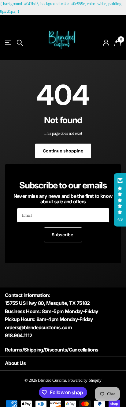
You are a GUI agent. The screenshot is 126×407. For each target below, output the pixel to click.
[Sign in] (106, 42)
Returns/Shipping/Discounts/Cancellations (51, 350)
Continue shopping (63, 150)
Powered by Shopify (84, 380)
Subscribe (63, 234)
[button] (120, 200)
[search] (20, 43)
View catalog (8, 42)
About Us (15, 363)
